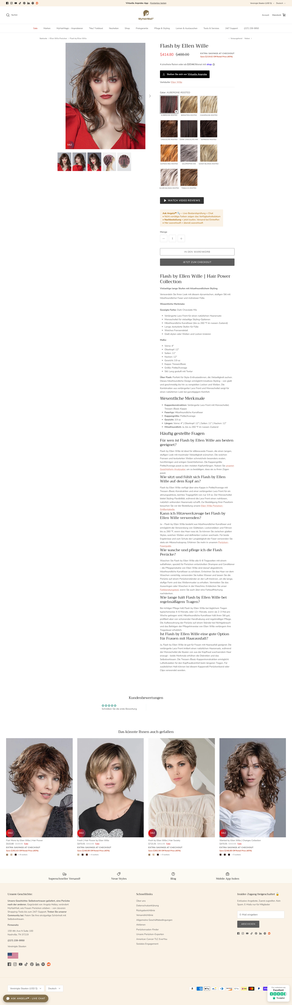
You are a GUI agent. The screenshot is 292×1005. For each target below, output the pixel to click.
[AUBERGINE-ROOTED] (169, 104)
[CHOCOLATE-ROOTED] (169, 129)
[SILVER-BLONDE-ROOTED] (169, 177)
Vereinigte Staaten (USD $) (261, 3)
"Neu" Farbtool (96, 28)
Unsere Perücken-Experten (150, 934)
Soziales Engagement (147, 943)
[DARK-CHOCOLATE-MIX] (189, 129)
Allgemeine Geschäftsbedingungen (154, 919)
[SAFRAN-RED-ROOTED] (169, 153)
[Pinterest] (24, 3)
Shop (127, 28)
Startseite (43, 38)
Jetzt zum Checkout (197, 262)
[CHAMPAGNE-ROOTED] (209, 104)
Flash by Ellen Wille (78, 38)
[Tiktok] (20, 3)
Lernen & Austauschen (186, 28)
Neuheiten (114, 28)
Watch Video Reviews (184, 200)
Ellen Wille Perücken (58, 38)
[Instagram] (11, 3)
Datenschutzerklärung (147, 905)
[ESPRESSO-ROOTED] (209, 129)
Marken (46, 28)
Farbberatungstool (169, 589)
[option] (105, 96)
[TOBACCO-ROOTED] (189, 177)
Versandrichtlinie (144, 915)
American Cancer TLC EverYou (151, 939)
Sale (35, 28)
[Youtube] (16, 3)
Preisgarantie (142, 28)
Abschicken (248, 924)
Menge (163, 231)
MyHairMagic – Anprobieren (70, 28)
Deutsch (279, 3)
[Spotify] (33, 3)
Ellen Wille (176, 82)
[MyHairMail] (146, 15)
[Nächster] (150, 96)
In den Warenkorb (197, 251)
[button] (176, 111)
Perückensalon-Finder (147, 929)
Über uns (141, 900)
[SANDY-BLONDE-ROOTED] (209, 153)
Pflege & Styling (162, 28)
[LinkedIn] (28, 3)
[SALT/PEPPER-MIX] (189, 153)
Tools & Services (211, 28)
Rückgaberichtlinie (145, 910)
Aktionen (141, 924)
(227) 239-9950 (251, 28)
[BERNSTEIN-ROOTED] (189, 104)
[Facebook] (7, 3)
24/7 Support (231, 28)
